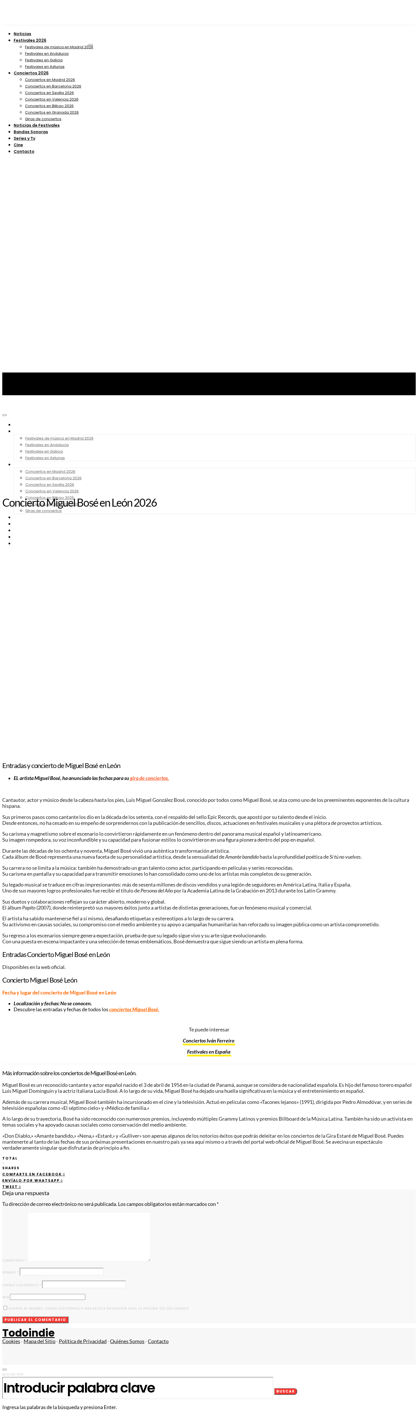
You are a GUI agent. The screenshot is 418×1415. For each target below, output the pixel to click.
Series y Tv (24, 138)
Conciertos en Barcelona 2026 (53, 86)
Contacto (24, 151)
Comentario (14, 1260)
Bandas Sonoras (31, 132)
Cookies (11, 1341)
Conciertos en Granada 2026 (52, 112)
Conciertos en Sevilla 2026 (49, 92)
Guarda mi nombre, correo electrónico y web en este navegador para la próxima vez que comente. (99, 1308)
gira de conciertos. (149, 778)
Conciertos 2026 (31, 73)
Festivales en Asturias (45, 66)
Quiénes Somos (127, 1341)
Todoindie (28, 1333)
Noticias (22, 34)
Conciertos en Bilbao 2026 (49, 106)
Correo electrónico (21, 1285)
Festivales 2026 (30, 40)
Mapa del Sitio (39, 1341)
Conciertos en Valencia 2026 (51, 99)
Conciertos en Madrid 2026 (50, 79)
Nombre (10, 1272)
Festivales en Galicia (44, 60)
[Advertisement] (209, 448)
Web (5, 1297)
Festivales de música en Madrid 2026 (59, 47)
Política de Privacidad (83, 1341)
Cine (18, 145)
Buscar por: (13, 1374)
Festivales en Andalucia (47, 53)
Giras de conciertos (43, 119)
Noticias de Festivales (37, 125)
